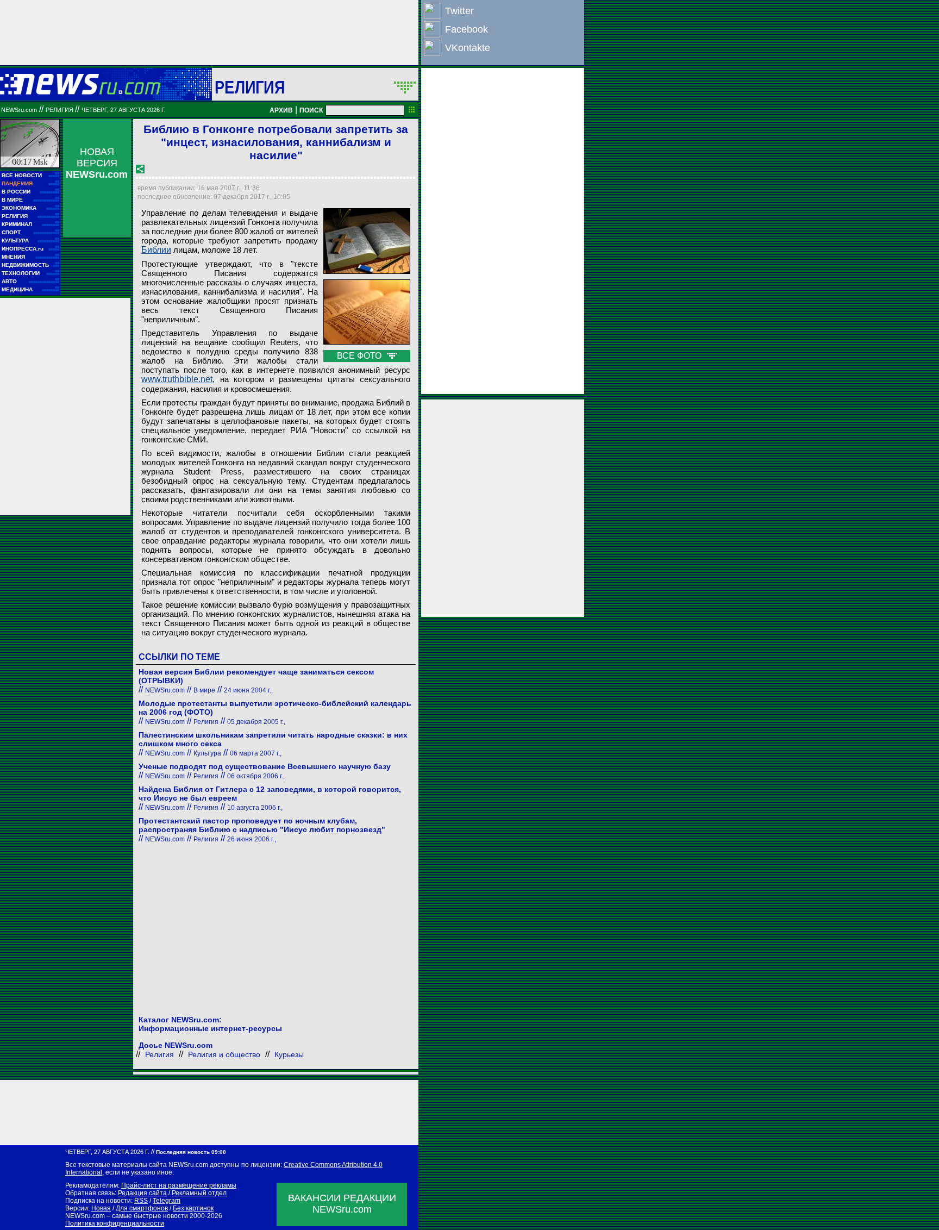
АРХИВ (281, 110)
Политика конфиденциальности (114, 1223)
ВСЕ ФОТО (360, 355)
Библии (156, 249)
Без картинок (193, 1208)
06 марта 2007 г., (255, 753)
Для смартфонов (142, 1208)
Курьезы (289, 1054)
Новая (101, 1208)
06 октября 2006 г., (256, 776)
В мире (204, 690)
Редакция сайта (142, 1193)
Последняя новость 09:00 (191, 1152)
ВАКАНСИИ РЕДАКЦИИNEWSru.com (342, 1203)
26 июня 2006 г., (251, 839)
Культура (207, 753)
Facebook (466, 29)
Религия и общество (224, 1054)
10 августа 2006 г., (255, 807)
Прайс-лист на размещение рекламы (178, 1185)
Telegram (166, 1200)
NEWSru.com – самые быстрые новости (126, 1216)
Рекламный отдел (199, 1193)
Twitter (459, 10)
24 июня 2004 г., (248, 690)
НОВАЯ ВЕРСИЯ (97, 163)
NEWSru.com (19, 110)
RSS (141, 1200)
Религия (250, 87)
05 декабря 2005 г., (256, 722)
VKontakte (467, 47)
